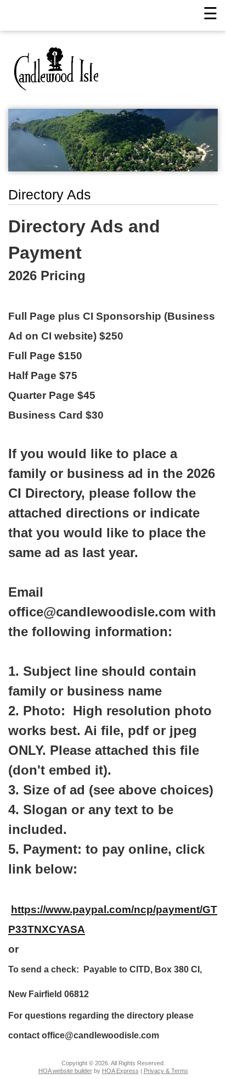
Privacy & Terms (166, 1070)
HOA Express (120, 1070)
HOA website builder (65, 1070)
